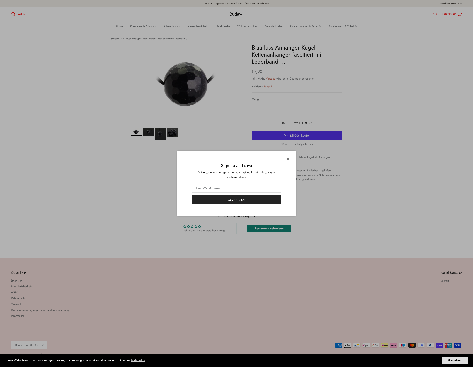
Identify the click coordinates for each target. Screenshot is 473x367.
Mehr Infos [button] (138, 360)
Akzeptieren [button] (454, 360)
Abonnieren (236, 200)
